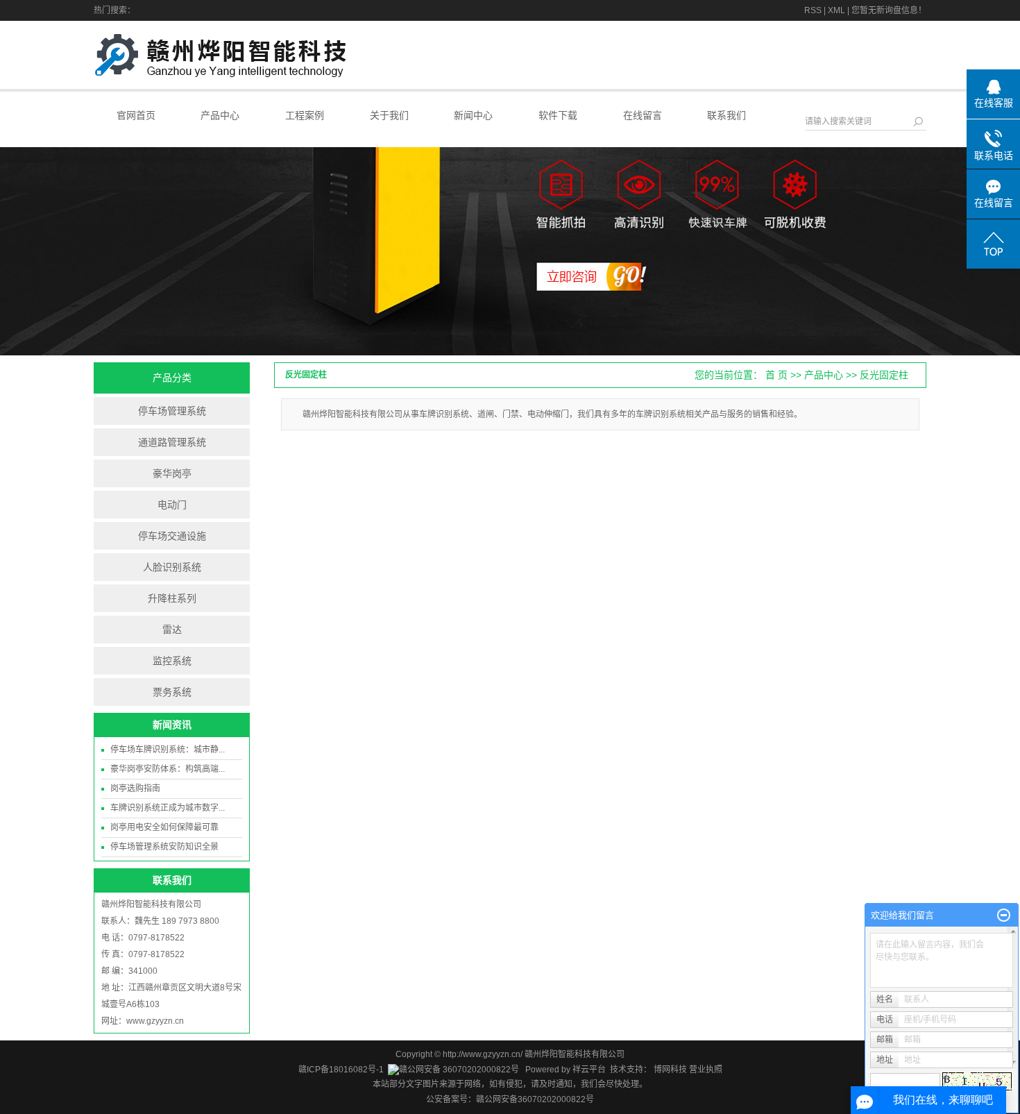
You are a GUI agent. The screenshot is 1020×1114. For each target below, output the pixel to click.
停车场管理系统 (172, 410)
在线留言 (642, 115)
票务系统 (172, 692)
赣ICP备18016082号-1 (341, 1069)
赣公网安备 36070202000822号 (459, 1069)
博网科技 (669, 1069)
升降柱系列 (172, 598)
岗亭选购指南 (135, 788)
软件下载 (557, 115)
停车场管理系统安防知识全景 (164, 847)
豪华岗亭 (172, 473)
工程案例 (304, 115)
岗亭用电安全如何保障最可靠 (164, 827)
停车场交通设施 (172, 535)
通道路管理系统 (172, 442)
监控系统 (172, 660)
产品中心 (220, 115)
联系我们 (726, 115)
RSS (813, 10)
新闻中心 (473, 115)
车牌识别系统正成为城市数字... (167, 808)
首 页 (776, 374)
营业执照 (705, 1069)
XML (836, 10)
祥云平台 (589, 1069)
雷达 (172, 629)
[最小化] (1003, 915)
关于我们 (389, 115)
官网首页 (136, 115)
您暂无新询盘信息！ (888, 10)
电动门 (172, 504)
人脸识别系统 (172, 567)
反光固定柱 (884, 374)
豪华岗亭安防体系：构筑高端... (167, 769)
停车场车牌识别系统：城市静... (167, 749)
